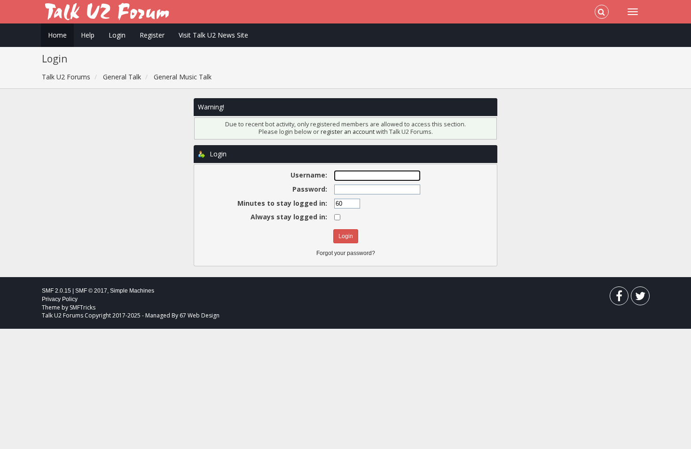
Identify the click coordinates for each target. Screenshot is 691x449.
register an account (348, 132)
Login (117, 35)
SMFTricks (82, 307)
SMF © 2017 (91, 290)
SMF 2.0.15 (56, 290)
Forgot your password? (345, 253)
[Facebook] (619, 298)
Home (57, 35)
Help (87, 35)
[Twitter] (640, 298)
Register (152, 35)
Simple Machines (132, 290)
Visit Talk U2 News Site (213, 35)
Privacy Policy (60, 299)
